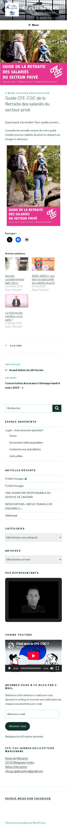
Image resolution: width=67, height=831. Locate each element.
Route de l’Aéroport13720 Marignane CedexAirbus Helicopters (19, 763)
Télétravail (11, 515)
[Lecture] (9, 668)
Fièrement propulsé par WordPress (25, 822)
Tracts (13, 435)
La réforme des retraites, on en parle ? (14, 316)
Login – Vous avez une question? (24, 430)
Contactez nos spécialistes (25, 449)
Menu (35, 25)
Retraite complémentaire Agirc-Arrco (14, 279)
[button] (26, 609)
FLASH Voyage (14, 485)
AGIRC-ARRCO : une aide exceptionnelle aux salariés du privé (43, 279)
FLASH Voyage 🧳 (16, 478)
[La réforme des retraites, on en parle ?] (16, 300)
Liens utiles (16, 456)
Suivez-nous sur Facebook (28, 798)
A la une (16, 345)
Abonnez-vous (17, 726)
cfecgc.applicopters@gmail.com (24, 771)
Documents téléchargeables (26, 442)
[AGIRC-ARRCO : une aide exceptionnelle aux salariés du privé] (43, 264)
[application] (33, 656)
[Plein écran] (57, 668)
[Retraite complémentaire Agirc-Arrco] (16, 264)
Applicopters (40, 8)
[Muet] (52, 668)
